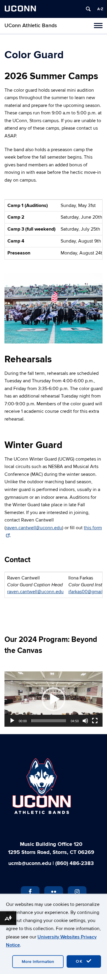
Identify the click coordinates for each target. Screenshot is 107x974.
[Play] (12, 721)
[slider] (49, 720)
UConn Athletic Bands (30, 25)
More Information (38, 961)
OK (80, 961)
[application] (53, 699)
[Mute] (85, 721)
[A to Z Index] (100, 9)
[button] (53, 699)
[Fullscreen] (95, 721)
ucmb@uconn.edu (29, 863)
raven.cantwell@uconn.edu (34, 528)
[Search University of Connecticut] (88, 9)
